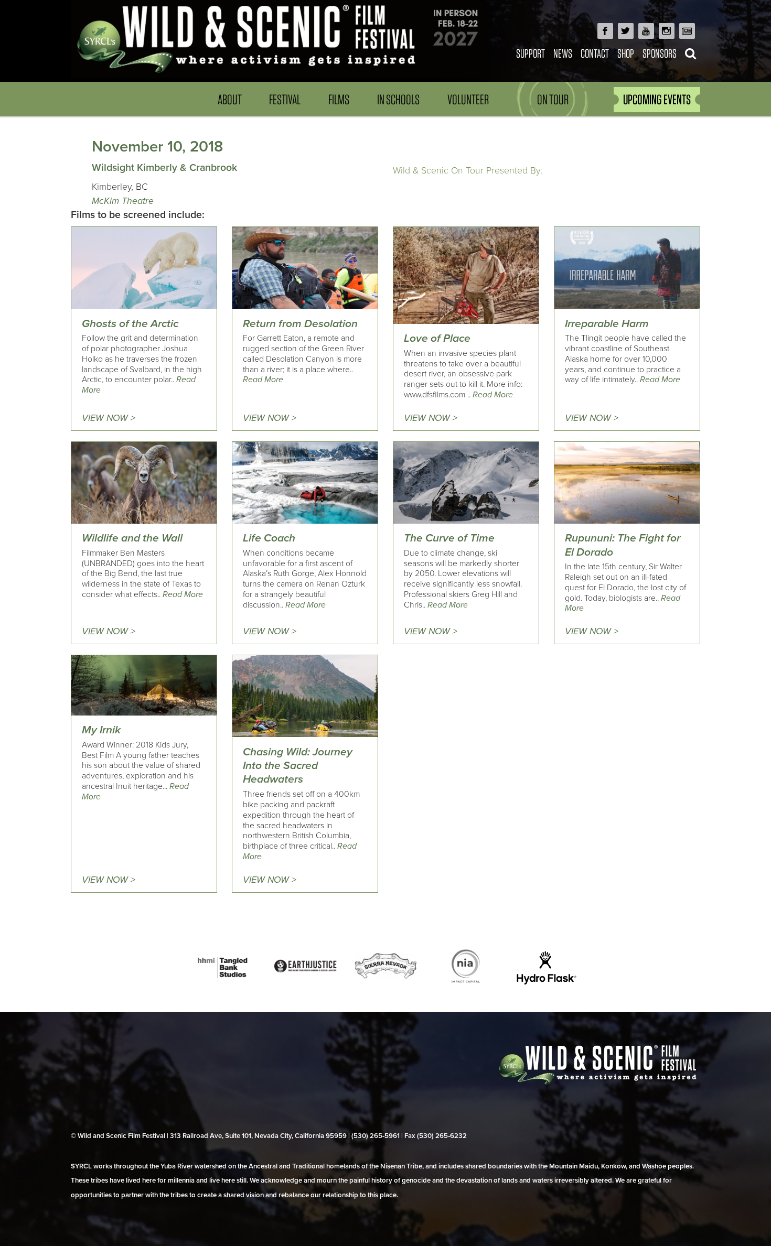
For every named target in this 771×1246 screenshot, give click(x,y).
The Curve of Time (449, 538)
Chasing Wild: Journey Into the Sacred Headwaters (297, 765)
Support (530, 53)
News (562, 53)
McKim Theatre (123, 201)
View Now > (108, 418)
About (230, 99)
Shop (625, 53)
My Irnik (101, 729)
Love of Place (437, 338)
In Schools (398, 99)
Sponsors (659, 53)
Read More (263, 379)
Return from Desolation (300, 323)
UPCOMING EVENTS (657, 99)
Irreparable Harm (607, 323)
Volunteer (468, 99)
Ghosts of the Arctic (130, 323)
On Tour (553, 99)
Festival (285, 99)
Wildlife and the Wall (132, 538)
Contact (595, 53)
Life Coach (269, 538)
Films (338, 99)
